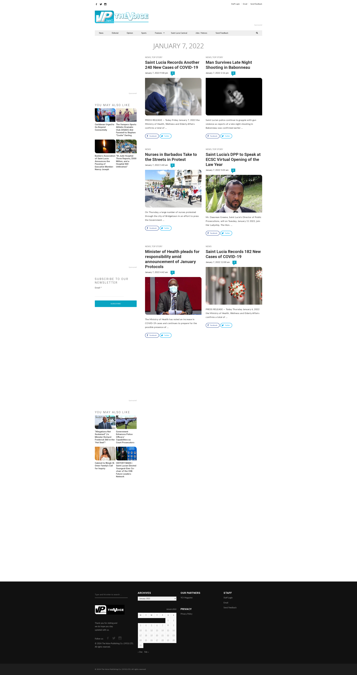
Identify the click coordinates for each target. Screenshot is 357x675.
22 (168, 635)
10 (140, 630)
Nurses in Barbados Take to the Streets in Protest (171, 157)
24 (140, 640)
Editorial (115, 33)
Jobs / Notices (201, 33)
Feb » (146, 652)
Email (245, 4)
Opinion (130, 33)
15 (168, 630)
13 (157, 630)
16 (174, 630)
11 (146, 630)
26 (151, 640)
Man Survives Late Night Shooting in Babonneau (229, 65)
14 (162, 630)
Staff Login (235, 4)
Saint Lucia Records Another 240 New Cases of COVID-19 (172, 65)
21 (162, 635)
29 (168, 640)
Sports (144, 33)
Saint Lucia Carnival (179, 33)
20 (157, 635)
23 (174, 635)
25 (146, 640)
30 (174, 640)
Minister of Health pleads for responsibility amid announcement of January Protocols (172, 259)
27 (157, 640)
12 (151, 630)
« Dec (140, 652)
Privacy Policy (186, 614)
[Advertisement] (212, 17)
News (101, 33)
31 (140, 645)
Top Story (157, 57)
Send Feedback (256, 4)
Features (158, 33)
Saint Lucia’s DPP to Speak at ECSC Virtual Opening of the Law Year (233, 159)
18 (146, 635)
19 (151, 635)
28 (162, 640)
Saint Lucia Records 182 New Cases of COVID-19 (233, 254)
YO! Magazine (186, 598)
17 (140, 635)
